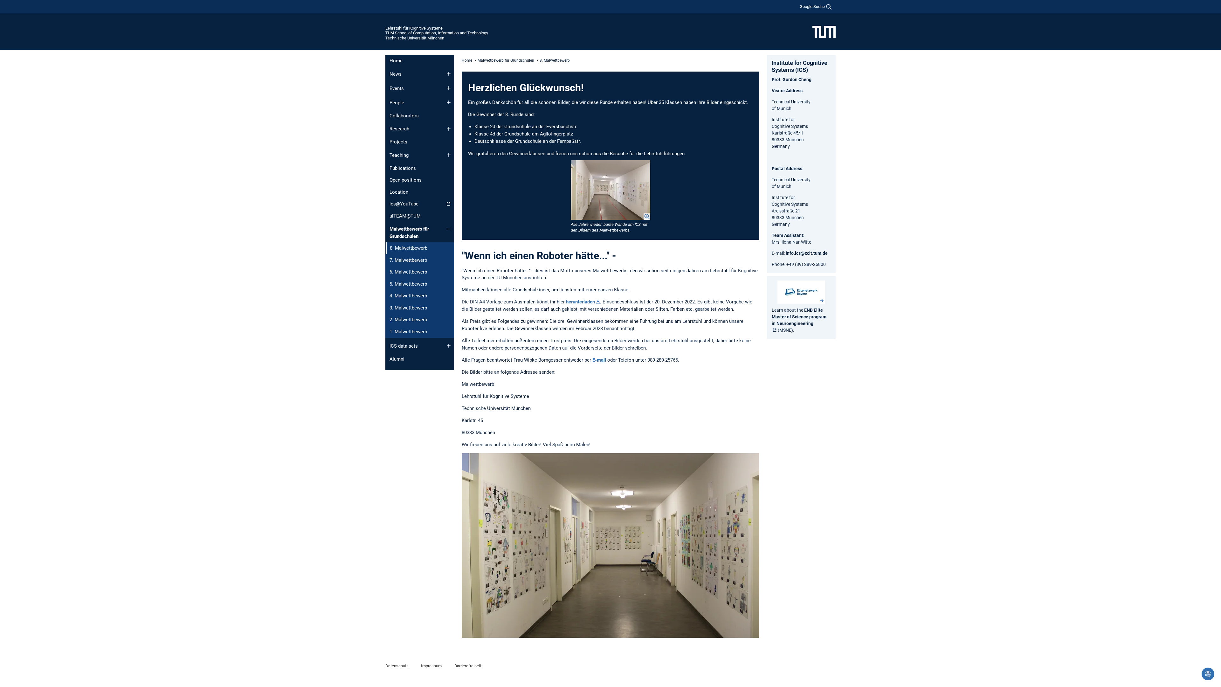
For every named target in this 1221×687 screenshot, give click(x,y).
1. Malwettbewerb (408, 332)
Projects (398, 142)
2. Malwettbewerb (408, 320)
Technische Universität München (414, 38)
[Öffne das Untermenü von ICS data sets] (448, 346)
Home (396, 61)
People (397, 103)
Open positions (406, 180)
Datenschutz (396, 665)
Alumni (397, 359)
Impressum (431, 665)
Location (399, 192)
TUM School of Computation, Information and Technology (436, 33)
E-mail (599, 360)
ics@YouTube (404, 204)
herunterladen (580, 302)
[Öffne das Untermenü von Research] (448, 129)
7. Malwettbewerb (408, 260)
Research (399, 129)
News (396, 74)
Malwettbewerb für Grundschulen (409, 232)
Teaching (399, 155)
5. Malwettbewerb (408, 284)
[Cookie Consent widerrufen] (1208, 674)
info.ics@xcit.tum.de (807, 253)
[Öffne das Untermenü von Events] (448, 88)
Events (397, 88)
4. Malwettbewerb (408, 296)
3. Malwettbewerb (408, 308)
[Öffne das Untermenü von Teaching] (448, 155)
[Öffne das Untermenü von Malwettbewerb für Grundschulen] (448, 229)
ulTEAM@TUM (405, 216)
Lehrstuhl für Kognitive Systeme (414, 28)
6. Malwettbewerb (408, 272)
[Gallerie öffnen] (610, 190)
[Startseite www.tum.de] (824, 31)
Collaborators (404, 116)
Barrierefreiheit (467, 665)
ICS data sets (404, 346)
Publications (403, 168)
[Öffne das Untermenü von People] (448, 102)
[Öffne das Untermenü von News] (448, 74)
